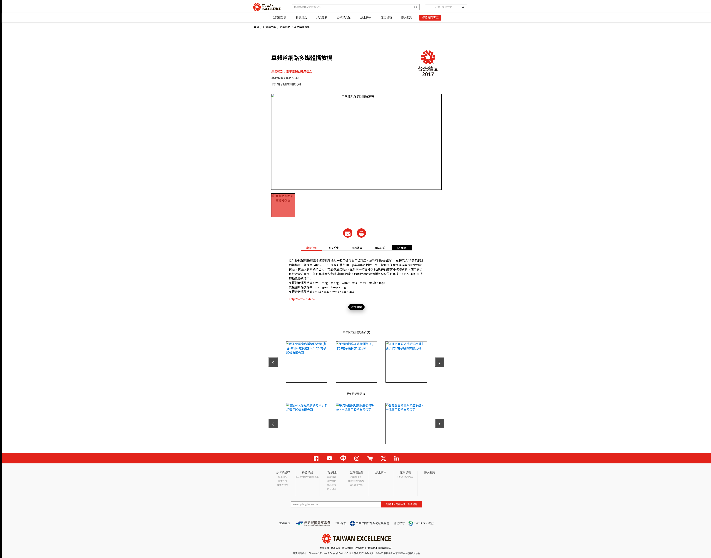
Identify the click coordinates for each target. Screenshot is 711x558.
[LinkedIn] (396, 458)
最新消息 (331, 477)
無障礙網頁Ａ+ (385, 548)
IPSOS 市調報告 (405, 477)
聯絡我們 (360, 548)
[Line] (343, 458)
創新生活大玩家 (356, 481)
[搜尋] (415, 7)
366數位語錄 (356, 485)
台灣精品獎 (279, 17)
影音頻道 (331, 489)
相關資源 (371, 548)
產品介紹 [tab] (311, 247)
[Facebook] (316, 458)
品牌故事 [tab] (357, 247)
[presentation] (273, 362)
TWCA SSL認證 (423, 523)
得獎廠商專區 (430, 17)
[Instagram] (356, 458)
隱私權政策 (347, 548)
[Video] (329, 458)
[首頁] (267, 7)
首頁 (256, 27)
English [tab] (402, 247)
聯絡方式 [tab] (380, 247)
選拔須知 (282, 477)
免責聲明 (324, 548)
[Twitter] (383, 458)
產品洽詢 (356, 307)
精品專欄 (331, 485)
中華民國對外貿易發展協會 (372, 523)
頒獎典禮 (282, 481)
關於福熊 (406, 17)
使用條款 (335, 548)
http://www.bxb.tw (302, 299)
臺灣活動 (331, 481)
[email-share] (347, 233)
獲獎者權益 (282, 485)
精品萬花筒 (356, 477)
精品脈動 (321, 17)
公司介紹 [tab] (334, 247)
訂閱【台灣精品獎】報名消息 (401, 504)
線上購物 (365, 17)
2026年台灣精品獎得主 (307, 477)
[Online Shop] (370, 458)
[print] (361, 233)
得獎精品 (301, 17)
